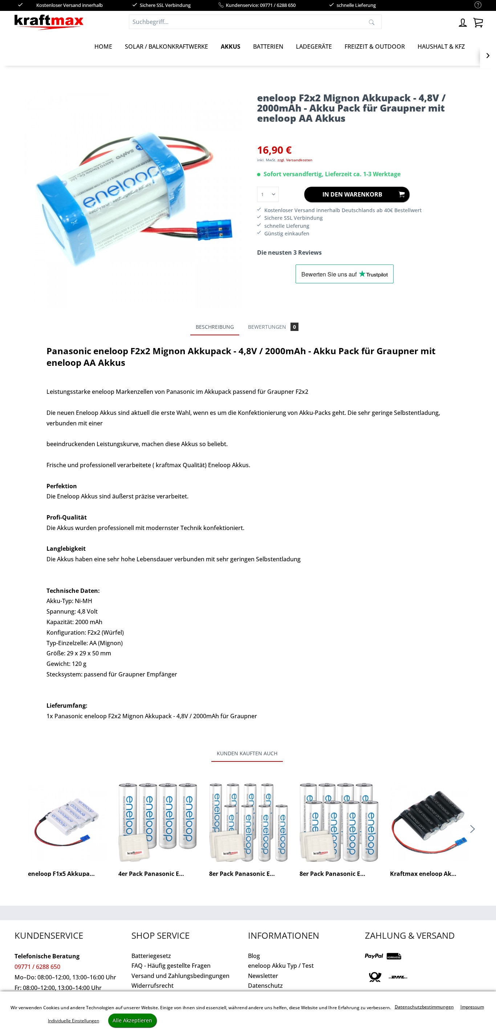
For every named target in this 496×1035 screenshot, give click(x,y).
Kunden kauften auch (247, 753)
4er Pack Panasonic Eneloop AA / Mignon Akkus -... (157, 874)
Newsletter (263, 976)
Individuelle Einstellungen (73, 1021)
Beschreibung (215, 326)
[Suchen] (371, 21)
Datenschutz (265, 986)
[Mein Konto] (463, 21)
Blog (254, 956)
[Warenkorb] (478, 21)
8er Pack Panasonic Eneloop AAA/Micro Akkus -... (248, 874)
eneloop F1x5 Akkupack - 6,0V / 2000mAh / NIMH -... (67, 874)
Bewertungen (272, 326)
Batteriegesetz (151, 956)
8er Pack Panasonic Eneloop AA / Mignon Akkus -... (339, 874)
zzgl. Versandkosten (294, 159)
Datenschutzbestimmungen (424, 1007)
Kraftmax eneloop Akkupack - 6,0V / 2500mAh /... (429, 874)
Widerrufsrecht (152, 986)
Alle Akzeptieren (132, 1020)
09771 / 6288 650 (37, 967)
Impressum (472, 1007)
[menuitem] (474, 5)
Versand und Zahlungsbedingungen (180, 976)
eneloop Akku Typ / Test (281, 966)
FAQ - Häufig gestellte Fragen (171, 966)
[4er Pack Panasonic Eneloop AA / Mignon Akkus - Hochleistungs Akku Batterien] (157, 822)
